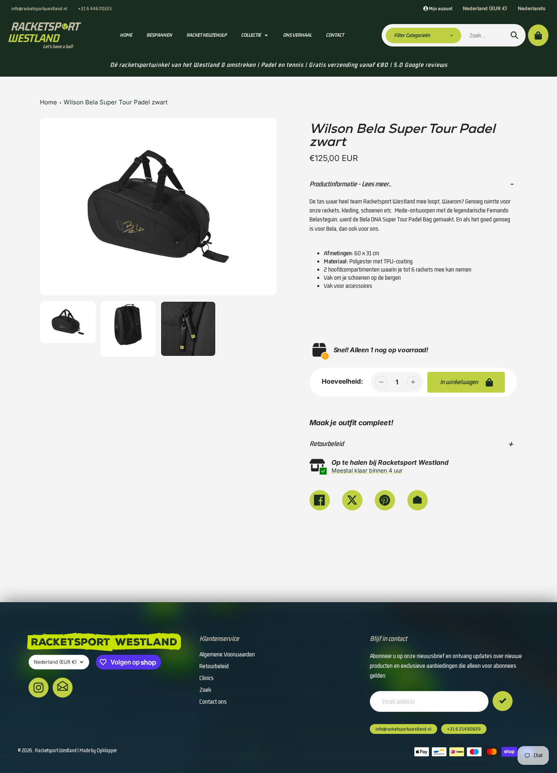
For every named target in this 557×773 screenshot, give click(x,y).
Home (48, 102)
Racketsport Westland (56, 750)
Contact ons (213, 701)
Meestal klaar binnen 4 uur (367, 470)
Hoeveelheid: (342, 381)
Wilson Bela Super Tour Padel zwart (116, 102)
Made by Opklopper (98, 750)
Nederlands (532, 8)
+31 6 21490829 (464, 729)
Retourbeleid (214, 666)
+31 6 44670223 (95, 8)
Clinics (206, 677)
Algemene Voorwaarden (227, 654)
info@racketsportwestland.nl (39, 8)
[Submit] (503, 701)
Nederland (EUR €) (485, 8)
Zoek (205, 689)
